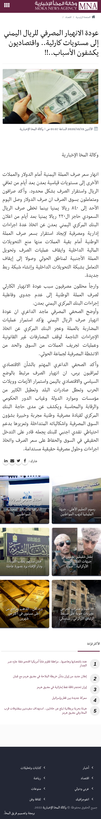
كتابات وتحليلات (31, 768)
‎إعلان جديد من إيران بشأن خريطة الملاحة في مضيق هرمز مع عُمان (50, 677)
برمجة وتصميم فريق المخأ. (19, 814)
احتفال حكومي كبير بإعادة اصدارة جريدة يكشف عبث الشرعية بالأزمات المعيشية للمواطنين (24, 507)
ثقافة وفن (35, 800)
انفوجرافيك (83, 800)
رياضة (38, 779)
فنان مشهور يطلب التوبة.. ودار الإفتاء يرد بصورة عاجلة (24, 564)
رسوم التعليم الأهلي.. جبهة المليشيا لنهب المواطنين (77, 512)
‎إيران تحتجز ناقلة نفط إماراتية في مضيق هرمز (62, 687)
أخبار (86, 768)
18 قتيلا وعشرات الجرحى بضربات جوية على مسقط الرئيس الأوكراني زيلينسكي (77, 614)
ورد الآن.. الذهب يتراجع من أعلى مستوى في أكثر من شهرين (24, 614)
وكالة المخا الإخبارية (54, 808)
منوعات (36, 789)
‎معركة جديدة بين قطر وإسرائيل (69, 698)
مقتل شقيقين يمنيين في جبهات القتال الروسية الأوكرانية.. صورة (77, 562)
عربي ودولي (82, 789)
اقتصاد (85, 779)
